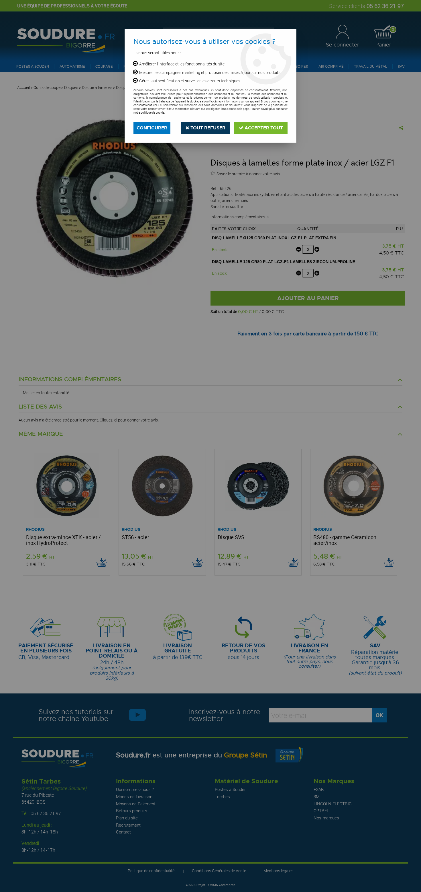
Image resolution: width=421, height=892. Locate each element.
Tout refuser (207, 128)
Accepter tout (263, 128)
